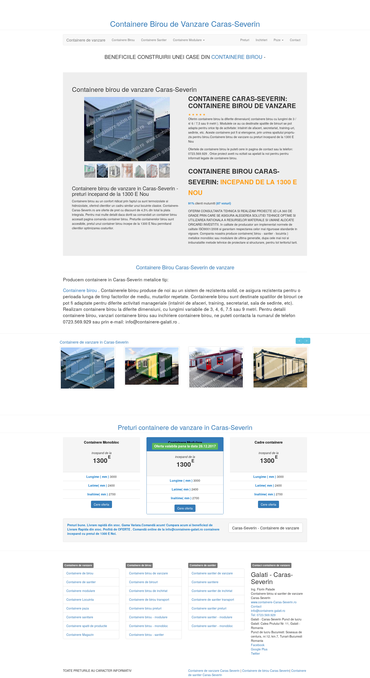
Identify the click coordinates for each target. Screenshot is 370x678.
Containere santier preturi (209, 608)
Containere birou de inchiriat (148, 591)
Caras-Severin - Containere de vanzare (265, 527)
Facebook (257, 645)
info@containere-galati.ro (268, 610)
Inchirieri (261, 40)
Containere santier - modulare (212, 617)
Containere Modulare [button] (188, 40)
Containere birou (80, 290)
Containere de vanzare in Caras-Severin (94, 342)
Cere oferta (101, 504)
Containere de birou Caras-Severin (265, 670)
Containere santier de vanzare (212, 573)
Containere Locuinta (80, 599)
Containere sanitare (79, 617)
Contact (295, 40)
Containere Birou (123, 40)
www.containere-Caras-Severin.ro (274, 602)
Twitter (255, 653)
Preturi (246, 39)
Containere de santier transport (213, 599)
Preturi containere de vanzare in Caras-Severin (185, 427)
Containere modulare (80, 591)
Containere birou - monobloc (148, 626)
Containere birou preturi (145, 608)
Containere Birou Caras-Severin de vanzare (185, 267)
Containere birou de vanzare (148, 573)
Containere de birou (79, 573)
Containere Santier (154, 40)
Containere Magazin (80, 634)
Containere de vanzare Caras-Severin (214, 670)
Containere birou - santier (146, 634)
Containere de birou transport (149, 599)
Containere (130, 23)
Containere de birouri (143, 582)
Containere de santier (81, 582)
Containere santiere (205, 582)
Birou (160, 23)
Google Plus (259, 649)
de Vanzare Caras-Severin (215, 23)
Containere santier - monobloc (212, 626)
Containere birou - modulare (148, 617)
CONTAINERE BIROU (237, 56)
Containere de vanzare (85, 40)
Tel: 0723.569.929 (263, 615)
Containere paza (77, 608)
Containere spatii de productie (86, 626)
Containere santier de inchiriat (212, 591)
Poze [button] (277, 40)
